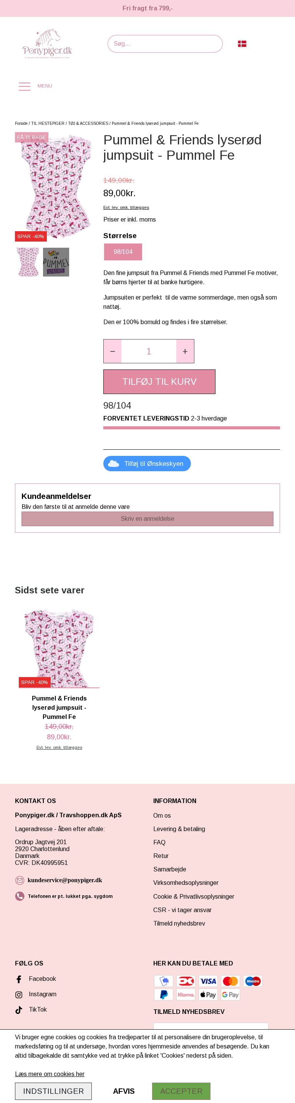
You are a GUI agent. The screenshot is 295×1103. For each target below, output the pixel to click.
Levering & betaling (179, 829)
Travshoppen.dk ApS (91, 815)
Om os (162, 815)
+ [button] (185, 351)
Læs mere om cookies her (50, 1074)
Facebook (42, 978)
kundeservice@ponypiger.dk (65, 880)
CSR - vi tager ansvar (182, 910)
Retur (161, 856)
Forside (21, 123)
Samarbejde (169, 869)
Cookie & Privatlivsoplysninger (193, 896)
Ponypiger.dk (35, 815)
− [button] (112, 351)
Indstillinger (53, 1091)
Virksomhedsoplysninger (186, 882)
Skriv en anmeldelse (147, 518)
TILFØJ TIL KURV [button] (159, 381)
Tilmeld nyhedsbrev (179, 923)
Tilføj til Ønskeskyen (153, 463)
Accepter (181, 1091)
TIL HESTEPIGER (48, 123)
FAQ (159, 842)
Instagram (42, 994)
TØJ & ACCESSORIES (88, 123)
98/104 (123, 251)
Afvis (124, 1091)
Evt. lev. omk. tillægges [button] (126, 207)
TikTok (38, 1009)
